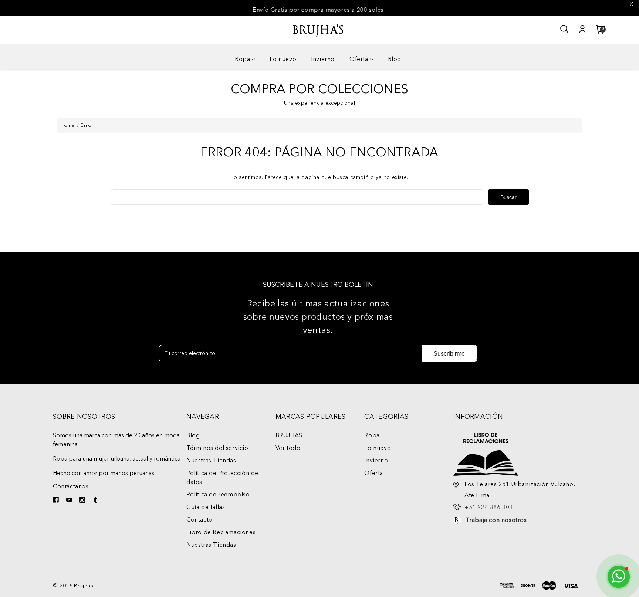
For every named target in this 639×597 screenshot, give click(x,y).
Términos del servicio (217, 448)
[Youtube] (70, 501)
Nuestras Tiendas (211, 461)
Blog (394, 59)
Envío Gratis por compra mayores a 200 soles (318, 10)
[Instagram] (83, 501)
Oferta (358, 59)
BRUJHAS (288, 436)
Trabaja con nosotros (496, 520)
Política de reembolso (218, 495)
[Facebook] (57, 501)
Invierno (323, 59)
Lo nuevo (283, 59)
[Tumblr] (96, 501)
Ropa (242, 59)
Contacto (199, 520)
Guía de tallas (205, 507)
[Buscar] (564, 29)
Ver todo (288, 448)
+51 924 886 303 (488, 507)
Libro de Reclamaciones (221, 533)
